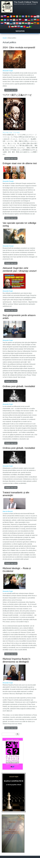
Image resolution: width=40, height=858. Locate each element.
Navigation (20, 31)
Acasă (4, 38)
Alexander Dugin (8, 71)
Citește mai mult (11, 90)
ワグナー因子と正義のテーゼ (17, 95)
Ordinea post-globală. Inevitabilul (19, 386)
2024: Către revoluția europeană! (19, 47)
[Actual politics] (2, 17)
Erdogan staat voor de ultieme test (20, 163)
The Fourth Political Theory (26, 2)
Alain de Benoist (8, 511)
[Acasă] (7, 12)
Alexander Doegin (8, 181)
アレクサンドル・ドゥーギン (11, 132)
